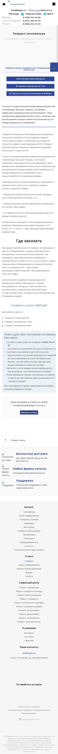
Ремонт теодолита (29, 598)
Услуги (29, 556)
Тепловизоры (29, 534)
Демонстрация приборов (29, 568)
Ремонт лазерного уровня (29, 606)
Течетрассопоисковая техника (29, 549)
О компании (29, 628)
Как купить (29, 632)
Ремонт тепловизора (29, 617)
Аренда (29, 572)
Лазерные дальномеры (29, 530)
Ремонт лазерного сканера (29, 591)
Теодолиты (29, 538)
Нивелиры (29, 523)
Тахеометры (29, 511)
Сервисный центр (29, 582)
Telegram (25, 691)
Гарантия (29, 640)
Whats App (38, 691)
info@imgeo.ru (29, 653)
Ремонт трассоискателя (29, 621)
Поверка (29, 561)
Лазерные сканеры (29, 519)
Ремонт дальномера (29, 614)
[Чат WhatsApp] (34, 10)
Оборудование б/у (29, 542)
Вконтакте (18, 691)
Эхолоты (29, 546)
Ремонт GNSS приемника (29, 595)
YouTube (31, 691)
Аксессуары (29, 527)
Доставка (29, 636)
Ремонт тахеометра (29, 587)
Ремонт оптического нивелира (29, 602)
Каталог (29, 507)
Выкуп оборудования (29, 564)
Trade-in (29, 576)
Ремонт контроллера (29, 610)
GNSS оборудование (29, 515)
